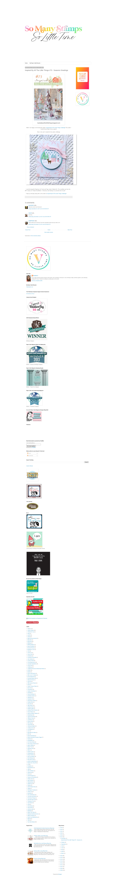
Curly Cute (30, 665)
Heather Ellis (30, 702)
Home (26, 63)
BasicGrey (30, 641)
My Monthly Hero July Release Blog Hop (42, 843)
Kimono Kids (30, 721)
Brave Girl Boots (31, 646)
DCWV (29, 670)
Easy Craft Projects (32, 673)
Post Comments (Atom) (36, 235)
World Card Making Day (33, 817)
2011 (61, 864)
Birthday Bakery (31, 644)
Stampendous (30, 782)
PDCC (29, 750)
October (63, 842)
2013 (61, 861)
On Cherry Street (31, 742)
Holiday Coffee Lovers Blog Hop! (41, 835)
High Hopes (30, 705)
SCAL (29, 774)
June (62, 847)
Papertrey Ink (30, 748)
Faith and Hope (31, 679)
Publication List (29, 286)
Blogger (60, 874)
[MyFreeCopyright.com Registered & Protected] (36, 618)
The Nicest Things (31, 798)
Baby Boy (30, 639)
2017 (61, 836)
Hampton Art (30, 699)
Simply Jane (30, 778)
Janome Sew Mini (31, 716)
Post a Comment (30, 227)
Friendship (30, 689)
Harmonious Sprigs (32, 700)
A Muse (29, 628)
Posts (29, 453)
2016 (61, 855)
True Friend (30, 802)
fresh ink (29, 687)
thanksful (29, 793)
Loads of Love (31, 727)
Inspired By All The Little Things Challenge (55, 127)
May (62, 849)
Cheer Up (30, 652)
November (63, 838)
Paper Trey (30, 746)
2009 (61, 868)
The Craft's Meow (31, 794)
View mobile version (48, 232)
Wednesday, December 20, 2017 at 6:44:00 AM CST (39, 224)
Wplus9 (29, 818)
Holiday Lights (31, 708)
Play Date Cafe (31, 759)
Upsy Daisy (30, 807)
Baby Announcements (32, 638)
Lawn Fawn (30, 724)
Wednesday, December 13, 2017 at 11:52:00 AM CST (39, 216)
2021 (61, 831)
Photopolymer (30, 753)
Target (29, 788)
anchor (29, 635)
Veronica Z (35, 275)
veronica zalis (30, 809)
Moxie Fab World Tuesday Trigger (35, 737)
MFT (28, 734)
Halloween (30, 697)
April (62, 851)
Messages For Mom (32, 732)
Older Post (70, 229)
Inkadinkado (30, 715)
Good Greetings (31, 694)
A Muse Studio (31, 630)
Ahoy (29, 633)
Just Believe (30, 719)
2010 (61, 866)
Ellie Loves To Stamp (32, 675)
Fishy (29, 684)
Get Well (29, 692)
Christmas (30, 655)
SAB (28, 769)
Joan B (30, 213)
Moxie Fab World (31, 735)
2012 (61, 863)
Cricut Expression (31, 662)
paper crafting (30, 745)
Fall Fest (29, 681)
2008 (61, 870)
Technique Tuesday (32, 790)
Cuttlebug (30, 667)
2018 (61, 835)
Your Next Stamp (31, 821)
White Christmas (31, 815)
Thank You (30, 791)
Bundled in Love (31, 649)
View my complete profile (37, 280)
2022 (61, 829)
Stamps (29, 785)
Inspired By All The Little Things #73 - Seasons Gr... (72, 840)
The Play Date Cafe (32, 799)
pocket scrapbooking (32, 761)
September (63, 844)
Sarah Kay (30, 772)
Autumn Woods (29, 465)
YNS (28, 820)
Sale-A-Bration (31, 770)
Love (29, 730)
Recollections (30, 767)
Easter (29, 671)
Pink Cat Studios (31, 756)
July (62, 846)
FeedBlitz (34, 447)
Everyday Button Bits (32, 678)
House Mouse (30, 711)
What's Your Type (31, 812)
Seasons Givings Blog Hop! (40, 858)
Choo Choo (30, 654)
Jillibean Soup (31, 718)
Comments (30, 455)
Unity (29, 804)
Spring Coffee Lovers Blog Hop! (40, 850)
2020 (61, 833)
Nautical (29, 738)
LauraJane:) (31, 205)
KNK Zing (30, 723)
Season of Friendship (32, 777)
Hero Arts (29, 703)
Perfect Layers (31, 751)
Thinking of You (31, 801)
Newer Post (27, 229)
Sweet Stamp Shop (32, 786)
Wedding (29, 810)
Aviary (29, 636)
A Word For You (31, 631)
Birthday (29, 643)
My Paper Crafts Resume (35, 63)
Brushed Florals (31, 647)
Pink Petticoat (30, 758)
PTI (28, 764)
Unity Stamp (30, 806)
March (62, 853)
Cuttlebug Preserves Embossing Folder (36, 668)
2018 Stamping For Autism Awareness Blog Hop (44, 828)
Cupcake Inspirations (32, 663)
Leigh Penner (31, 220)
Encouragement (31, 676)
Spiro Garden (30, 780)
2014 (61, 859)
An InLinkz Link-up (30, 293)
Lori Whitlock (30, 729)
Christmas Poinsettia (32, 657)
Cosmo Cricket (31, 660)
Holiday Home (31, 707)
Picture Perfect (31, 754)
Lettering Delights (31, 726)
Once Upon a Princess (32, 743)
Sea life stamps (31, 775)
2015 (61, 857)
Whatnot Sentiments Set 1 (33, 814)
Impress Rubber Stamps (33, 713)
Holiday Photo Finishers (33, 710)
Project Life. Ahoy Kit (32, 762)
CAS (28, 651)
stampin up (30, 783)
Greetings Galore (31, 695)
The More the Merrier (32, 796)
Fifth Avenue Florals (32, 683)
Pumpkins (30, 766)
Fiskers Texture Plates (32, 686)
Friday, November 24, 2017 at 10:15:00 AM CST (38, 208)
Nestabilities (30, 740)
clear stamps (30, 659)
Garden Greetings (31, 691)
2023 (61, 827)
